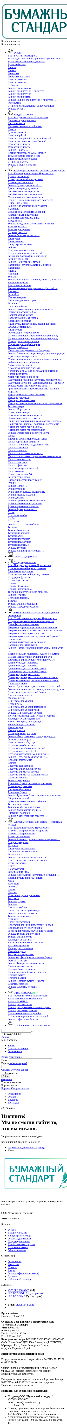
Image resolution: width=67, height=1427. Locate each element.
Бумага (12, 1229)
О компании (14, 1261)
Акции (11, 1270)
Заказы (11, 1045)
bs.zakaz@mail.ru (25, 1304)
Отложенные (15, 1051)
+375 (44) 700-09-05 (18, 1290)
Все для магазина (17, 1232)
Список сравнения (18, 1048)
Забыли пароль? (18, 1063)
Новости (12, 1267)
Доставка (13, 1276)
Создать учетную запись (14, 1069)
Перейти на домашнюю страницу (26, 1147)
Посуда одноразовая (19, 1241)
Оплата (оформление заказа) (23, 1273)
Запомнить (11, 1073)
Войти (4, 1057)
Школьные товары (18, 1247)
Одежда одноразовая (19, 1238)
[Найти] (32, 1031)
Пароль (5, 1063)
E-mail (4, 1060)
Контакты (13, 1264)
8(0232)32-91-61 (16, 1296)
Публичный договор (19, 1279)
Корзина (6, 1088)
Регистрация (15, 1057)
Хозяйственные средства (21, 1244)
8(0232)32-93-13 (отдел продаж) (25, 1293)
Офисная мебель (17, 1250)
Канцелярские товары (20, 1235)
